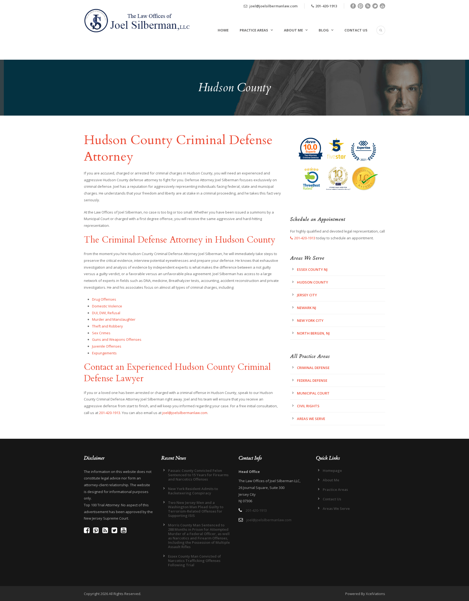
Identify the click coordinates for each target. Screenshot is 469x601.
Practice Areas (254, 30)
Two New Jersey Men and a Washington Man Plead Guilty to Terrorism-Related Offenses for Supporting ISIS (195, 509)
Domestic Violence (107, 306)
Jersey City (307, 294)
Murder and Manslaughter (113, 319)
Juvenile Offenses (106, 346)
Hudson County (312, 282)
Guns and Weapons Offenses (116, 339)
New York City (310, 320)
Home (223, 30)
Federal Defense (312, 380)
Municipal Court (313, 393)
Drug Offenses (104, 299)
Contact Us (355, 30)
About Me (293, 30)
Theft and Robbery (107, 326)
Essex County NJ (312, 269)
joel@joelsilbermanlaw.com (273, 6)
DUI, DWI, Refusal (106, 312)
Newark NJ (306, 307)
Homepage (332, 470)
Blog (324, 30)
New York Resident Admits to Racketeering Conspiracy (193, 490)
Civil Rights (308, 405)
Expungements (104, 353)
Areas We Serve (311, 418)
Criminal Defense (313, 367)
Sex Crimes (101, 332)
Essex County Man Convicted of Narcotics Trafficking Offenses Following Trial (194, 560)
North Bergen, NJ (313, 333)
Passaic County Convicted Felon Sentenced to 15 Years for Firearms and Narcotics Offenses (198, 475)
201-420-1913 (326, 6)
